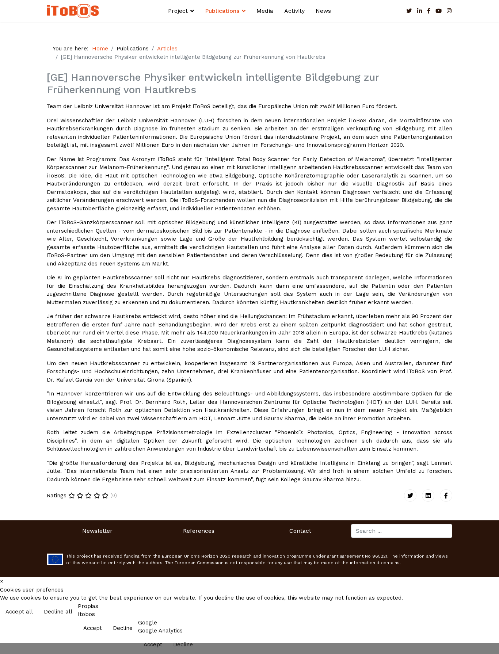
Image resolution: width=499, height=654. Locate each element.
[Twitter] (410, 495)
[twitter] (409, 11)
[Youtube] (438, 11)
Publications (222, 10)
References (198, 530)
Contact (300, 530)
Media (264, 10)
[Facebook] (446, 495)
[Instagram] (449, 11)
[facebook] (428, 11)
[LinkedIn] (419, 11)
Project (178, 10)
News (323, 10)
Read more (478, 612)
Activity (294, 10)
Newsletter (97, 530)
